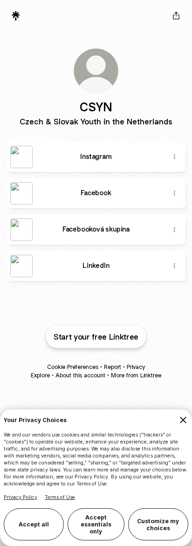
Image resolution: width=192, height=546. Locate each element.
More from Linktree (136, 375)
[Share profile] (176, 16)
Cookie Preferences (72, 367)
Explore (40, 375)
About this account (80, 375)
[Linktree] (16, 16)
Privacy (136, 367)
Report (112, 367)
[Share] (174, 157)
